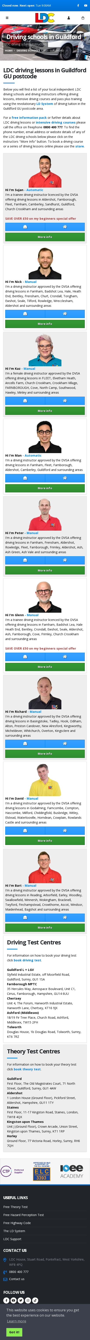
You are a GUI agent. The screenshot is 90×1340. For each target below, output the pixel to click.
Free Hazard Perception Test (23, 1215)
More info (45, 237)
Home (9, 50)
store (79, 146)
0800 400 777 (18, 1272)
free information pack (29, 118)
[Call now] (21, 18)
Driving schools (28, 50)
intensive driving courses (56, 122)
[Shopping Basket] (83, 17)
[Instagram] (28, 1300)
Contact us (16, 1279)
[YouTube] (86, 6)
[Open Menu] (7, 17)
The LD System (14, 1231)
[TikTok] (35, 1300)
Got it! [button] (14, 1332)
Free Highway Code (17, 1223)
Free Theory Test (15, 1207)
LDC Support (12, 1239)
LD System (44, 104)
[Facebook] (78, 6)
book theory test (27, 1069)
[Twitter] (21, 1300)
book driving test (27, 960)
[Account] (69, 17)
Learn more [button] (16, 1321)
